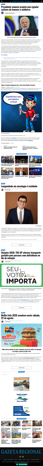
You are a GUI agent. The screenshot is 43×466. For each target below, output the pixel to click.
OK (17, 464)
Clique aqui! (17, 87)
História (5, 459)
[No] (41, 463)
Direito (16, 459)
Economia (20, 459)
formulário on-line (25, 299)
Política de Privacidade (35, 459)
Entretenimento (11, 459)
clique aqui (14, 137)
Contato (28, 459)
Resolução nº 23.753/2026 (17, 297)
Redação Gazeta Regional (9, 13)
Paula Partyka (7, 189)
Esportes (24, 459)
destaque (12, 143)
